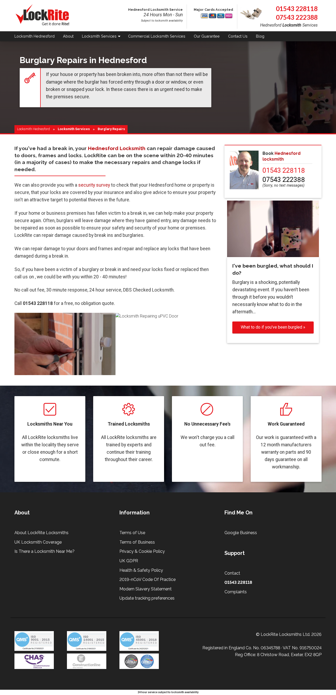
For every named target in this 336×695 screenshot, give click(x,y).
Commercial (156, 36)
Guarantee (207, 36)
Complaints (235, 591)
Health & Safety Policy (141, 570)
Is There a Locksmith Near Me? (44, 551)
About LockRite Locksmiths (41, 532)
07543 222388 (297, 17)
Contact (238, 36)
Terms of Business (137, 542)
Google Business (240, 532)
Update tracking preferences (147, 598)
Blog (260, 36)
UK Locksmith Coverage (38, 542)
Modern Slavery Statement (145, 588)
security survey (94, 185)
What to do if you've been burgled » (273, 327)
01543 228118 (297, 8)
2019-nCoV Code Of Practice (147, 579)
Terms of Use (132, 532)
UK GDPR (128, 560)
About (68, 36)
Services (99, 36)
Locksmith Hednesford (33, 129)
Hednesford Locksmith (116, 148)
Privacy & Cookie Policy (142, 551)
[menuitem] (36, 36)
